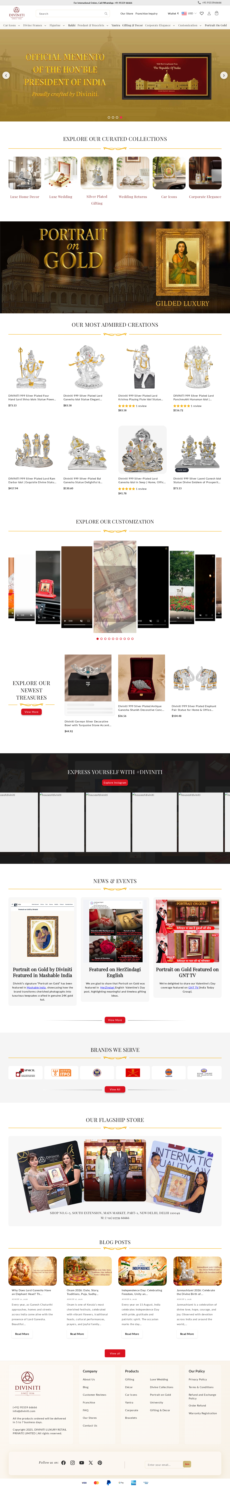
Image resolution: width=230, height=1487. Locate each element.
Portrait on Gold (160, 1394)
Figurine (55, 25)
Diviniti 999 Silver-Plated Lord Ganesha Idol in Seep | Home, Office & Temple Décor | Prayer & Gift (141, 480)
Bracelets (131, 1417)
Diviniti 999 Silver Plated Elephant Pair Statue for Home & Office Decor (194, 708)
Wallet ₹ (173, 13)
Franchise (89, 1402)
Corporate (131, 1410)
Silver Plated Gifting (97, 199)
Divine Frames (32, 25)
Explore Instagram (115, 782)
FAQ (86, 1410)
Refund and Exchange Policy (202, 1396)
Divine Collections (161, 1386)
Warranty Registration (203, 1413)
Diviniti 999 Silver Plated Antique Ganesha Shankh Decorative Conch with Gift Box (141, 708)
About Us (89, 1379)
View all (115, 1353)
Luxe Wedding (60, 196)
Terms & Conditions (201, 1386)
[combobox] (73, 13)
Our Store (127, 13)
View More (32, 711)
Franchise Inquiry (146, 13)
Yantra (129, 1402)
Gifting (129, 1379)
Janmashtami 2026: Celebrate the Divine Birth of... (196, 1292)
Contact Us (90, 1425)
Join (187, 1464)
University (156, 1402)
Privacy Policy (198, 1379)
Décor (129, 1386)
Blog (85, 1386)
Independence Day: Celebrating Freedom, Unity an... (142, 1292)
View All (115, 1089)
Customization (188, 25)
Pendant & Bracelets (91, 25)
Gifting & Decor (160, 1410)
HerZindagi (107, 987)
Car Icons (9, 25)
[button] (12, 25)
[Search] (106, 13)
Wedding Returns (133, 196)
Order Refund (197, 1405)
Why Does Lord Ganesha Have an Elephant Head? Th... (31, 1292)
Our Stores (90, 1417)
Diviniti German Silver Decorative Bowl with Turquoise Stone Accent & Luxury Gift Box (87, 723)
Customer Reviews (94, 1394)
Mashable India (36, 987)
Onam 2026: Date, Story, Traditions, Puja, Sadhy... (83, 1292)
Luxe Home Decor (24, 196)
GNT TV (193, 987)
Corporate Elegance (158, 25)
